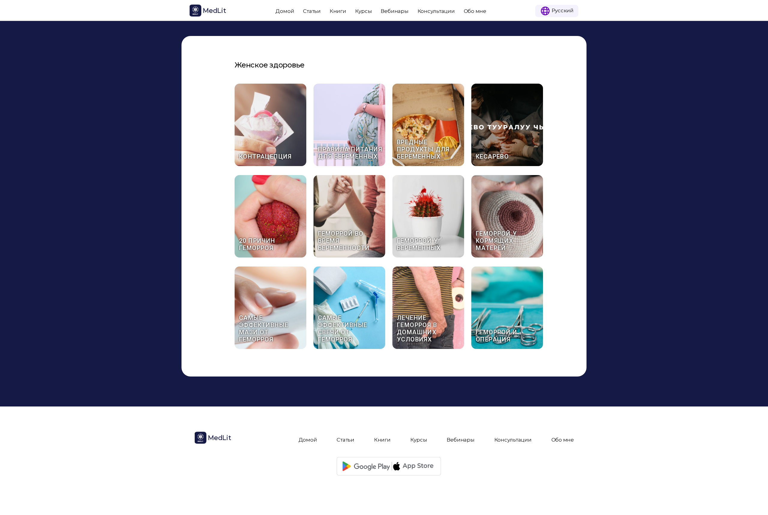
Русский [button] (562, 10)
